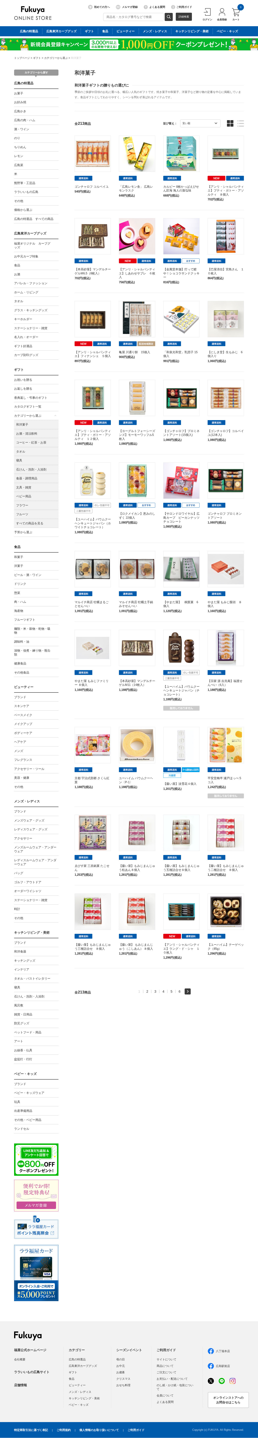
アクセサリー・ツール (29, 769)
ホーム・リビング (26, 292)
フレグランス (23, 759)
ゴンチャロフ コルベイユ (92, 186)
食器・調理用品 (26, 478)
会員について (165, 1395)
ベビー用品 (23, 496)
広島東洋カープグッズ (61, 31)
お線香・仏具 (23, 1050)
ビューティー (126, 31)
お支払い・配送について (172, 1378)
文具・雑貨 (23, 487)
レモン (18, 156)
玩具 (17, 1102)
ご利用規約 (64, 1430)
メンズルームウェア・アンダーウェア (35, 849)
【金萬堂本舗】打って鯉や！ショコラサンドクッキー (181, 273)
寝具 (19, 460)
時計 (17, 909)
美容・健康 (21, 777)
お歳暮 (120, 1372)
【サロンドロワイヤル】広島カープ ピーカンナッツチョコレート (181, 517)
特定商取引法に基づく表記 (31, 1430)
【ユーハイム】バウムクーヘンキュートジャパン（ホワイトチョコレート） (93, 523)
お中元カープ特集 (26, 256)
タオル (18, 301)
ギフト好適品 (23, 346)
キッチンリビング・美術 (192, 31)
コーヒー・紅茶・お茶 (31, 442)
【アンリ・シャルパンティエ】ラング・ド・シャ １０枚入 (181, 948)
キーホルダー (23, 319)
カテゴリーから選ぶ (56, 57)
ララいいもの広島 (26, 192)
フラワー (22, 505)
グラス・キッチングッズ (30, 310)
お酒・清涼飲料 (26, 433)
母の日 (120, 1359)
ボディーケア (23, 733)
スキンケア (21, 706)
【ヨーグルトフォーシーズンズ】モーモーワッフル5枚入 (137, 434)
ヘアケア (20, 741)
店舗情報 (20, 1385)
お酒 (17, 274)
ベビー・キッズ (227, 31)
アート (18, 1041)
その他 (18, 201)
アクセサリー (23, 838)
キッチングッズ (24, 960)
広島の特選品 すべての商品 (33, 219)
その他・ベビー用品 (27, 1119)
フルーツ (22, 514)
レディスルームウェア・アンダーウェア (35, 862)
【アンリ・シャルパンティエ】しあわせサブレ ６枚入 (137, 273)
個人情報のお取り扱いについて (99, 1430)
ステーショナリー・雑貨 (30, 328)
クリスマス (123, 1378)
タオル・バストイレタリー (32, 978)
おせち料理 (123, 1385)
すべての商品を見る (29, 523)
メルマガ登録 (130, 6)
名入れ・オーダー (26, 337)
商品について (165, 1365)
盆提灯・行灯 (23, 1059)
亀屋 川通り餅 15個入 (134, 352)
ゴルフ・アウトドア (27, 882)
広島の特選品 (29, 31)
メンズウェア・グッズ (29, 820)
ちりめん (20, 147)
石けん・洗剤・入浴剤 (31, 469)
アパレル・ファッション (30, 283)
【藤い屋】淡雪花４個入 (180, 783)
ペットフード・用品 (27, 1032)
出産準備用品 (23, 1110)
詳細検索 (184, 16)
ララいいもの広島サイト (32, 1372)
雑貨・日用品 (23, 1014)
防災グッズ (21, 1023)
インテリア (21, 969)
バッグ (18, 873)
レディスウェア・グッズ (30, 829)
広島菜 (18, 165)
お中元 (120, 1365)
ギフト (89, 31)
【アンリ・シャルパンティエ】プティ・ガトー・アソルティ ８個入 (226, 190)
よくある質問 (157, 6)
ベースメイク (23, 715)
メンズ (18, 751)
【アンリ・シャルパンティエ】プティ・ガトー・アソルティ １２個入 (93, 434)
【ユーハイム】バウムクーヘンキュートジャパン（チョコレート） (181, 690)
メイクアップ (23, 724)
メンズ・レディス (155, 31)
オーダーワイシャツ (27, 891)
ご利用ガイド (184, 6)
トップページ (22, 57)
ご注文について (166, 1372)
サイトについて (166, 1359)
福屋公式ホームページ (30, 1350)
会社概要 (19, 1359)
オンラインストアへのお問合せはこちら (228, 1400)
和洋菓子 (76, 57)
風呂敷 (18, 1005)
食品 (105, 31)
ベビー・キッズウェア (29, 1092)
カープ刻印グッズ (26, 355)
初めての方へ (102, 6)
